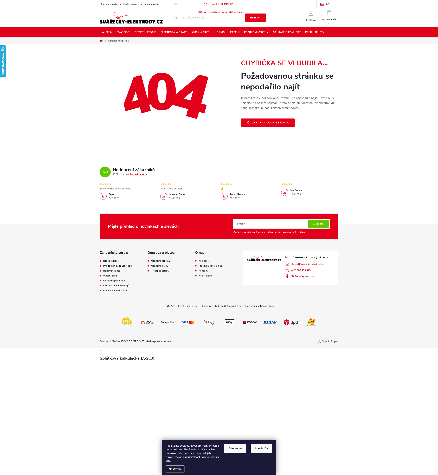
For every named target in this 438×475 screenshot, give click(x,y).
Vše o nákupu (152, 4)
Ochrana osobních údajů (116, 285)
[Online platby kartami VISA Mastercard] (188, 322)
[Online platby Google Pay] (208, 322)
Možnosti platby (159, 266)
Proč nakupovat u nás (210, 266)
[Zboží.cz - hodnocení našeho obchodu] (147, 322)
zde (168, 461)
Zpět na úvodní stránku (270, 122)
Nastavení (175, 469)
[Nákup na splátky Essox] (249, 322)
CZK (328, 4)
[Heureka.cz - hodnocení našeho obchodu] (126, 322)
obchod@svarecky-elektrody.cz (307, 264)
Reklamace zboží (112, 270)
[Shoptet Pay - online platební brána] (167, 322)
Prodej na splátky (160, 270)
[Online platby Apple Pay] (229, 322)
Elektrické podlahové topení (259, 306)
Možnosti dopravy (160, 261)
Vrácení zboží (110, 275)
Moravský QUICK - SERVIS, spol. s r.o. (221, 306)
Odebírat (319, 223)
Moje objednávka (109, 4)
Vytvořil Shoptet (330, 341)
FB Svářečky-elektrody (303, 276)
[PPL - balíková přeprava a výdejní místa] (270, 322)
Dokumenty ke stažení (115, 290)
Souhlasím (261, 448)
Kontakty (203, 270)
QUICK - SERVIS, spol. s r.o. (182, 306)
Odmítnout (235, 448)
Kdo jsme (204, 261)
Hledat (255, 17)
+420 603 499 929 (301, 270)
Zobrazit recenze (138, 174)
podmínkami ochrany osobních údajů (285, 232)
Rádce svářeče (131, 4)
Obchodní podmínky (114, 280)
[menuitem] (107, 32)
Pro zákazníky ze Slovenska (117, 266)
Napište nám (205, 275)
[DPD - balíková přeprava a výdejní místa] (290, 322)
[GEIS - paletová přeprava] (311, 322)
